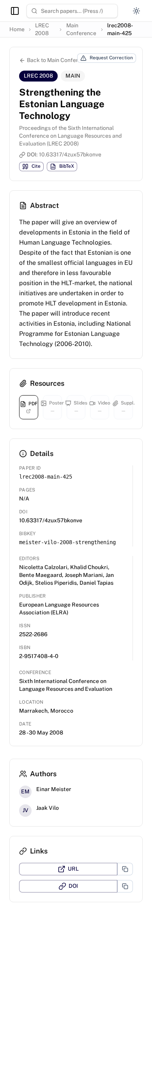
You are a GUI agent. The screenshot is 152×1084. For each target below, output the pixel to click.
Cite (36, 166)
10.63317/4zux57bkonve (70, 154)
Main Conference (81, 29)
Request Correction (111, 57)
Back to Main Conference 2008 (66, 60)
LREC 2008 (42, 29)
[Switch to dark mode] (136, 11)
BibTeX (66, 166)
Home (17, 29)
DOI (73, 886)
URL (73, 869)
